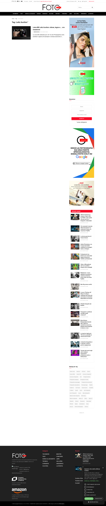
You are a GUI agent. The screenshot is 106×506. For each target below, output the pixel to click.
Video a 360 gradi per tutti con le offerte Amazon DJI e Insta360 (86, 265)
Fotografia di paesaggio (75, 382)
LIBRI (70, 13)
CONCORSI (64, 13)
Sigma (76, 403)
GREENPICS (84, 13)
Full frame (78, 387)
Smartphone (81, 403)
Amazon (78, 371)
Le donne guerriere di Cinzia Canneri (85, 237)
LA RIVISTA (59, 466)
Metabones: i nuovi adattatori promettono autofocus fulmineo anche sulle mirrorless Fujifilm (86, 276)
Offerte (76, 401)
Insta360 (91, 387)
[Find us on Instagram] (13, 1)
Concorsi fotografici (74, 376)
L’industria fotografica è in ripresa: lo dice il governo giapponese (86, 343)
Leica (81, 390)
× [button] (102, 467)
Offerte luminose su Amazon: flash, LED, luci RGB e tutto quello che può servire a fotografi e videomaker (86, 217)
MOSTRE (58, 13)
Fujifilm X (72, 387)
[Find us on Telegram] (17, 1)
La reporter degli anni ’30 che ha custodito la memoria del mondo (86, 335)
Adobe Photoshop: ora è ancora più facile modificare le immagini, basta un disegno (86, 246)
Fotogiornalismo (87, 376)
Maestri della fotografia (75, 395)
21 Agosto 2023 (44, 31)
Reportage (89, 401)
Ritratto (71, 403)
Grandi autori (84, 387)
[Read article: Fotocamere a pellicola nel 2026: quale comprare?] (75, 314)
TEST (21, 13)
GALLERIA (76, 13)
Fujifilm (90, 384)
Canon (88, 371)
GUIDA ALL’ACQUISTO (30, 13)
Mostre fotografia (73, 398)
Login (80, 1)
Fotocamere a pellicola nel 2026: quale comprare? (86, 313)
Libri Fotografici (73, 393)
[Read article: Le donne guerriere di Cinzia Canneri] (75, 238)
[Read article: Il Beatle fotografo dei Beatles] (75, 306)
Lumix (79, 393)
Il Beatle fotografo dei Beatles (85, 304)
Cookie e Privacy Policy (81, 478)
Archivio (83, 371)
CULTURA (51, 13)
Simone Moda (37, 31)
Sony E (71, 406)
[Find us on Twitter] (15, 1)
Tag (16, 18)
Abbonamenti (91, 1)
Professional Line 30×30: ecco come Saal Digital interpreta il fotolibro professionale (86, 256)
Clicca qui (26, 469)
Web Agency (61, 503)
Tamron (86, 406)
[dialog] (94, 485)
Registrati (85, 1)
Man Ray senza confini (86, 284)
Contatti (30, 1)
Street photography (79, 406)
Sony (87, 403)
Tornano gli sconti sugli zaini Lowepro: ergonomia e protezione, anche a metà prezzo (86, 353)
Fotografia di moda (84, 379)
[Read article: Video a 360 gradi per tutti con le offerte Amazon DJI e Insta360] (75, 267)
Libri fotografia (87, 390)
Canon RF (79, 374)
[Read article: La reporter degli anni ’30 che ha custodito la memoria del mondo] (75, 336)
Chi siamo (26, 1)
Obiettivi (71, 401)
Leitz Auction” (20, 18)
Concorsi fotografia (87, 374)
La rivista (90, 13)
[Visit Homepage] (44, 7)
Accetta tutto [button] (89, 498)
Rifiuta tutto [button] (98, 498)
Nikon (86, 398)
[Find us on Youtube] (21, 1)
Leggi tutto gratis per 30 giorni (46, 1)
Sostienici (26, 461)
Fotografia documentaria (87, 382)
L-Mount (71, 390)
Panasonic (82, 401)
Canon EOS (72, 374)
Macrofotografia (86, 393)
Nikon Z (90, 398)
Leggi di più (94, 478)
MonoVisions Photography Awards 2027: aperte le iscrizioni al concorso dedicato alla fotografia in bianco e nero (86, 324)
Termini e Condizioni (80, 480)
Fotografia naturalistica (75, 384)
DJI (81, 376)
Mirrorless (83, 395)
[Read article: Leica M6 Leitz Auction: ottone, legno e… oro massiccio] (21, 33)
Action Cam (72, 371)
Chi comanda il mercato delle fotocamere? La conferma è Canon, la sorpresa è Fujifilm (86, 228)
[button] (93, 481)
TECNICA (39, 13)
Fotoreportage (84, 384)
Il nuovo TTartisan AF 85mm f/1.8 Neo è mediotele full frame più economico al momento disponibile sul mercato (86, 295)
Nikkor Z (81, 398)
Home (13, 18)
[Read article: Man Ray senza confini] (75, 287)
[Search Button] (92, 7)
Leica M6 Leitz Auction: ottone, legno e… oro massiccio (49, 28)
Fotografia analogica (74, 379)
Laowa (76, 390)
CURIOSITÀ (44, 13)
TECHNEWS (15, 13)
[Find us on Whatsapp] (19, 1)
